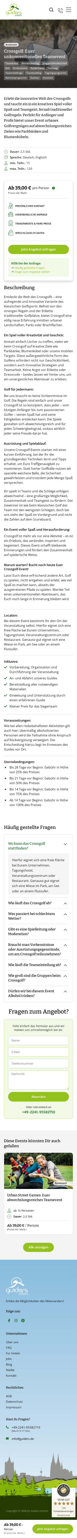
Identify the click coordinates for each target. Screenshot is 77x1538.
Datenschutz (14, 1401)
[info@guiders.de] (7, 1438)
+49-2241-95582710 (26, 1427)
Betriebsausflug (30, 63)
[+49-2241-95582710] (7, 1427)
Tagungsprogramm (55, 73)
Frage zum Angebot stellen (32, 272)
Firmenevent (20, 68)
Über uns (12, 1342)
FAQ (9, 1347)
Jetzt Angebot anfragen (38, 249)
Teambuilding (33, 73)
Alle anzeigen (38, 1247)
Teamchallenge (14, 73)
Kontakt (11, 1375)
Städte (10, 1370)
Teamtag (52, 68)
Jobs (9, 1359)
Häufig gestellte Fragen (30, 268)
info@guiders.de (23, 1439)
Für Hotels (13, 1353)
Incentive (48, 77)
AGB (9, 1396)
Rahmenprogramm (16, 77)
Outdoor (34, 77)
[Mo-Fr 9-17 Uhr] (60, 10)
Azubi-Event (37, 68)
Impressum (13, 1407)
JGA (7, 68)
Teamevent (12, 63)
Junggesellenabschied (55, 63)
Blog (9, 1364)
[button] (10, 1193)
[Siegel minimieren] (73, 1490)
